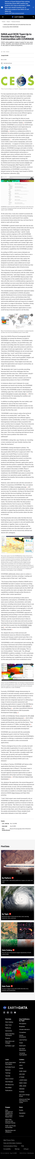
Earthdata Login (10, 1046)
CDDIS (21, 1068)
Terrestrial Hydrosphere (23, 1054)
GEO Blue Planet (6, 708)
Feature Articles (16, 21)
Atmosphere (22, 1023)
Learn (7, 1059)
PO (17, 165)
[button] (17, 82)
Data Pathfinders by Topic (24, 1019)
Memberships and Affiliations (10, 1131)
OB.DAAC (22, 1089)
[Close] (33, 7)
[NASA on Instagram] (8, 1012)
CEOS (21, 122)
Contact (21, 1116)
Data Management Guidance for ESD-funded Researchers (9, 1113)
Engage (7, 1107)
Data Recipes (9, 1081)
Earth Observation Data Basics (10, 1063)
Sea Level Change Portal (24, 1095)
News (8, 21)
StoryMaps (8, 1087)
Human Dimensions (22, 1036)
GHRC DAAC (23, 1071)
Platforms (8, 1028)
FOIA (22, 1146)
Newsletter (22, 1113)
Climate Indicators (24, 1029)
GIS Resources (9, 1084)
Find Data (8, 1019)
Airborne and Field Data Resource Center (24, 1100)
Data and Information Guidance (12, 1143)
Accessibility (7, 1149)
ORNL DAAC (22, 1086)
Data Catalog (9, 1022)
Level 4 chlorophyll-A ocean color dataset (13, 394)
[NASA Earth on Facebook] (4, 1012)
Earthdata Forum (10, 1067)
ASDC (21, 1065)
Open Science (16, 793)
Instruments (8, 1031)
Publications (8, 1090)
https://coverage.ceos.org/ (18, 487)
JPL (18, 173)
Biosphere (22, 1026)
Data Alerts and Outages (9, 1042)
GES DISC (22, 1074)
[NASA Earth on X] (11, 1012)
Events (21, 1110)
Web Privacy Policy (8, 1140)
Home (3, 21)
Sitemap (17, 1149)
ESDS (27, 163)
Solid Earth (22, 1045)
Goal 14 (27, 724)
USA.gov (26, 1149)
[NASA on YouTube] (15, 1012)
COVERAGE (4, 131)
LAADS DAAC (23, 1080)
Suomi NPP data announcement (14, 13)
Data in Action (9, 1079)
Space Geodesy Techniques (9, 1034)
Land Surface (23, 1040)
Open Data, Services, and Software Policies (10, 1121)
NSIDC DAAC (23, 1083)
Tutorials (7, 1076)
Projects (7, 1038)
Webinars (7, 1070)
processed (26, 355)
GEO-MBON (26, 706)
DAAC (29, 295)
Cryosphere (22, 1032)
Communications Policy (10, 1146)
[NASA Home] (13, 17)
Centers (21, 1059)
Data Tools (8, 1025)
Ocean (21, 1043)
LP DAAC (21, 1077)
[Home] (18, 17)
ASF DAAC (22, 1062)
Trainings (7, 1073)
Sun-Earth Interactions (22, 1049)
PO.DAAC (4, 338)
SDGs (15, 712)
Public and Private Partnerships (10, 1126)
